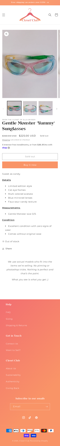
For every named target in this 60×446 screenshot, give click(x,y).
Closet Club (24, 441)
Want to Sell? (13, 350)
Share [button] (9, 248)
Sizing (9, 319)
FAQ (8, 312)
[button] (3, 15)
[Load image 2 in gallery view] (30, 108)
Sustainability (13, 375)
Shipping (6, 140)
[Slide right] (57, 109)
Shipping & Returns (16, 325)
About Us (11, 368)
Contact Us (12, 343)
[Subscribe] (46, 406)
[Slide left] (3, 109)
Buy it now (30, 164)
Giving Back (12, 388)
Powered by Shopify (39, 441)
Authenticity (12, 381)
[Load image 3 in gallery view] (45, 108)
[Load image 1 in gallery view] (14, 108)
